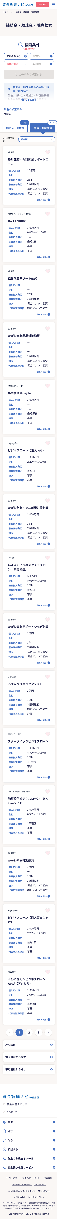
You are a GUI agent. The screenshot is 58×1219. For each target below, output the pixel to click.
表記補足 (10, 1058)
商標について (42, 1203)
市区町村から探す (15, 1070)
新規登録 (42, 4)
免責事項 (47, 1190)
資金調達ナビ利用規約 (20, 1197)
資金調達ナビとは (17, 1117)
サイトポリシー (12, 1190)
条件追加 (37, 64)
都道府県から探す (15, 1082)
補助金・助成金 (15, 128)
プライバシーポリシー (30, 1190)
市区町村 (37, 56)
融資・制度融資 (43, 128)
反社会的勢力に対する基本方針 (20, 1203)
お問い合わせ (19, 1210)
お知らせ (12, 1125)
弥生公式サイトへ (35, 1210)
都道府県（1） (14, 56)
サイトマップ (39, 1197)
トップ (5, 11)
